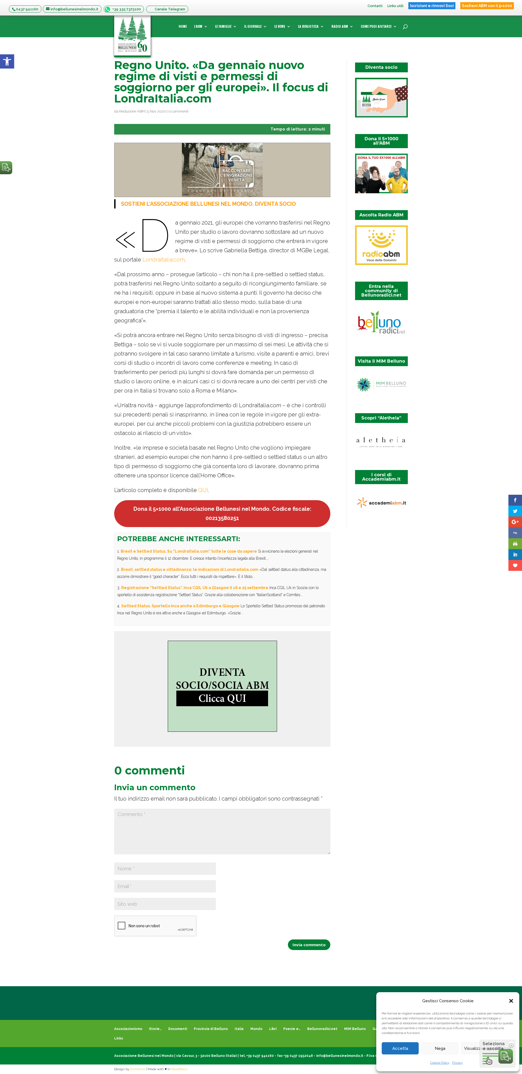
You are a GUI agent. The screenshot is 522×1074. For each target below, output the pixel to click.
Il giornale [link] (253, 26)
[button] (511, 1001)
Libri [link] (272, 1029)
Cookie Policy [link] (439, 1062)
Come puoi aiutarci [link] (376, 26)
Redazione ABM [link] (132, 111)
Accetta (400, 1048)
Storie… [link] (155, 1029)
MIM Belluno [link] (355, 1029)
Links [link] (118, 1038)
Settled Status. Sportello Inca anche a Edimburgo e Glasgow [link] (180, 606)
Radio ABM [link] (339, 26)
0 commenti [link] (178, 111)
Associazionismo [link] (128, 1029)
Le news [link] (279, 26)
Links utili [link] (395, 6)
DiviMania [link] (137, 1069)
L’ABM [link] (198, 26)
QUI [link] (203, 490)
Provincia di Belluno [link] (211, 1029)
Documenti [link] (177, 1029)
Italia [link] (239, 1029)
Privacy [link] (457, 1062)
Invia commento (309, 944)
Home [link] (183, 26)
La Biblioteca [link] (308, 26)
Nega (440, 1048)
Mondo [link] (256, 1029)
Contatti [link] (375, 6)
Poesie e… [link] (291, 1029)
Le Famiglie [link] (223, 26)
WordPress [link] (179, 1069)
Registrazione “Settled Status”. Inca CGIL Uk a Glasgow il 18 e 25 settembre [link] (194, 588)
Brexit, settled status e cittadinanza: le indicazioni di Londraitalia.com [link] (189, 569)
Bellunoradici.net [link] (322, 1029)
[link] (7, 61)
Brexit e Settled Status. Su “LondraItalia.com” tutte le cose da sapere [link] (189, 551)
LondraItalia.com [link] (163, 259)
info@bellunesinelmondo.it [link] (339, 1056)
